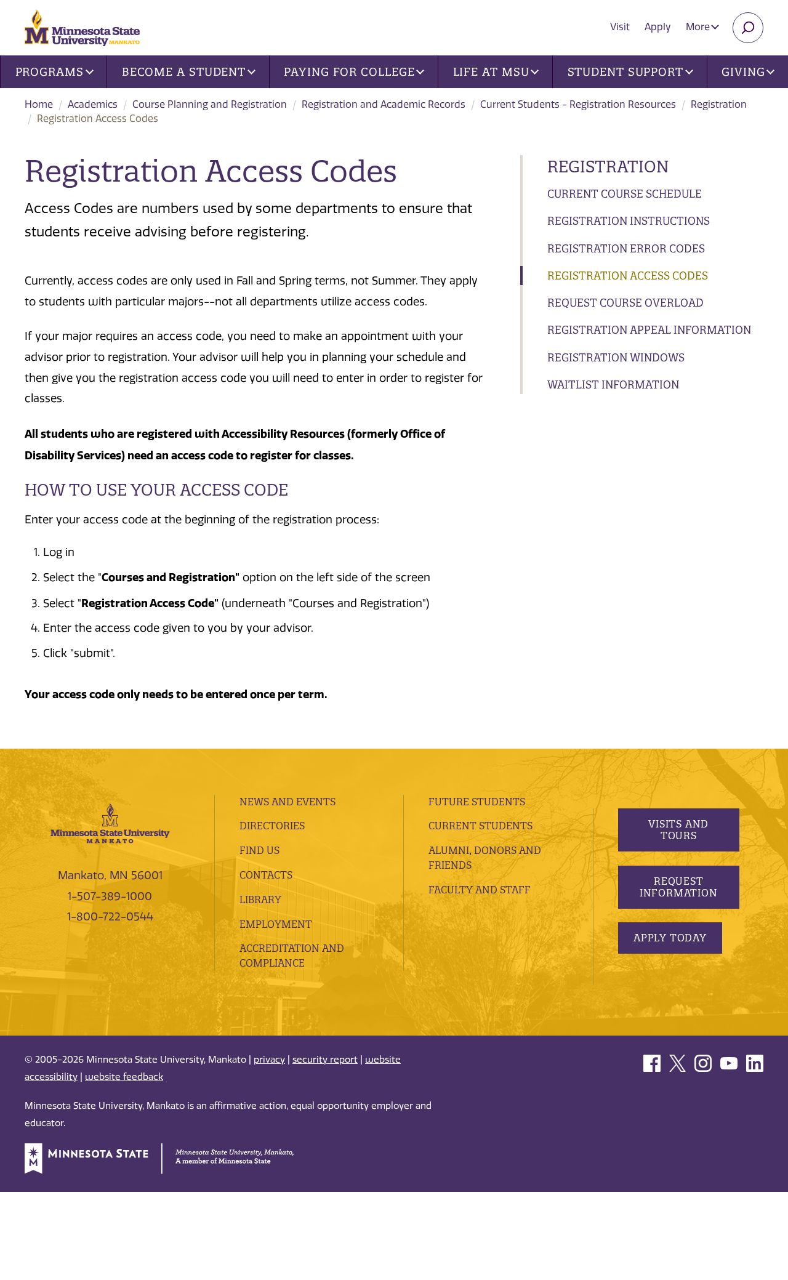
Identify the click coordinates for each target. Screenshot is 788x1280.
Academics (93, 104)
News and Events (287, 801)
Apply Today (670, 938)
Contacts (265, 875)
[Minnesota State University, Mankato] (110, 822)
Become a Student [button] (184, 72)
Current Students (480, 825)
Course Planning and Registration (209, 104)
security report (325, 1059)
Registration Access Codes (627, 275)
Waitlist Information (613, 384)
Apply (658, 27)
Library (260, 899)
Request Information (678, 887)
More (699, 27)
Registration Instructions (628, 220)
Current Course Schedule (624, 193)
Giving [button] (743, 72)
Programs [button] (49, 72)
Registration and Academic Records (383, 104)
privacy (269, 1059)
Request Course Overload (625, 302)
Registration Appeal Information (649, 329)
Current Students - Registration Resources (578, 104)
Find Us (259, 850)
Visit (620, 27)
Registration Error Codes (626, 248)
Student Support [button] (626, 72)
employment (275, 924)
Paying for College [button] (349, 72)
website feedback (124, 1076)
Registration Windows (616, 357)
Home (39, 104)
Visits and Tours (678, 830)
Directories (272, 825)
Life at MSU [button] (491, 72)
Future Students (476, 801)
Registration (719, 104)
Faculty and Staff (479, 890)
